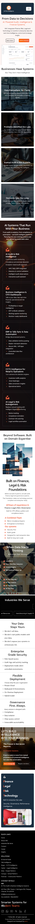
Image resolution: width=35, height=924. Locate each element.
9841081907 (14, 897)
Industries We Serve (7, 843)
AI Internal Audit (6, 859)
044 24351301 (5, 897)
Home (3, 838)
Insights (3, 852)
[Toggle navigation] (28, 9)
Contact (3, 846)
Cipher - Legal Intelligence (9, 868)
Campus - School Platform (9, 874)
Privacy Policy (8, 919)
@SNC (26, 921)
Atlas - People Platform (8, 871)
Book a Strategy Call (9, 763)
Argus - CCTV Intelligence (9, 865)
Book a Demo (10, 40)
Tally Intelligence (6, 862)
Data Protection (26, 919)
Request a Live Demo (23, 763)
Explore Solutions (24, 40)
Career (3, 849)
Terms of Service (17, 919)
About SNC (4, 840)
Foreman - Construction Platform (11, 876)
